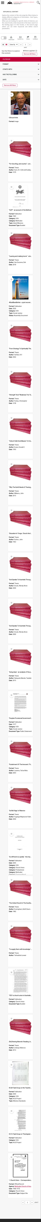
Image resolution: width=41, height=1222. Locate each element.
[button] (20, 38)
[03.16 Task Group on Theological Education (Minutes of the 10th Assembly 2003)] (20, 1119)
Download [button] (11, 38)
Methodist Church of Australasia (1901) (28, 1186)
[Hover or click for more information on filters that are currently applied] (36, 51)
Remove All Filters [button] (30, 54)
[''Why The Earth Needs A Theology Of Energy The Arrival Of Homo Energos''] (20, 472)
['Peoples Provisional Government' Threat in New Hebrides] (20, 703)
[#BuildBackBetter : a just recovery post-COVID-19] (20, 287)
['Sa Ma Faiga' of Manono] (20, 796)
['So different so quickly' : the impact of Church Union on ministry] (20, 842)
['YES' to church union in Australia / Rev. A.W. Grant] (20, 980)
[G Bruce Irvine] (20, 103)
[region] (20, 73)
